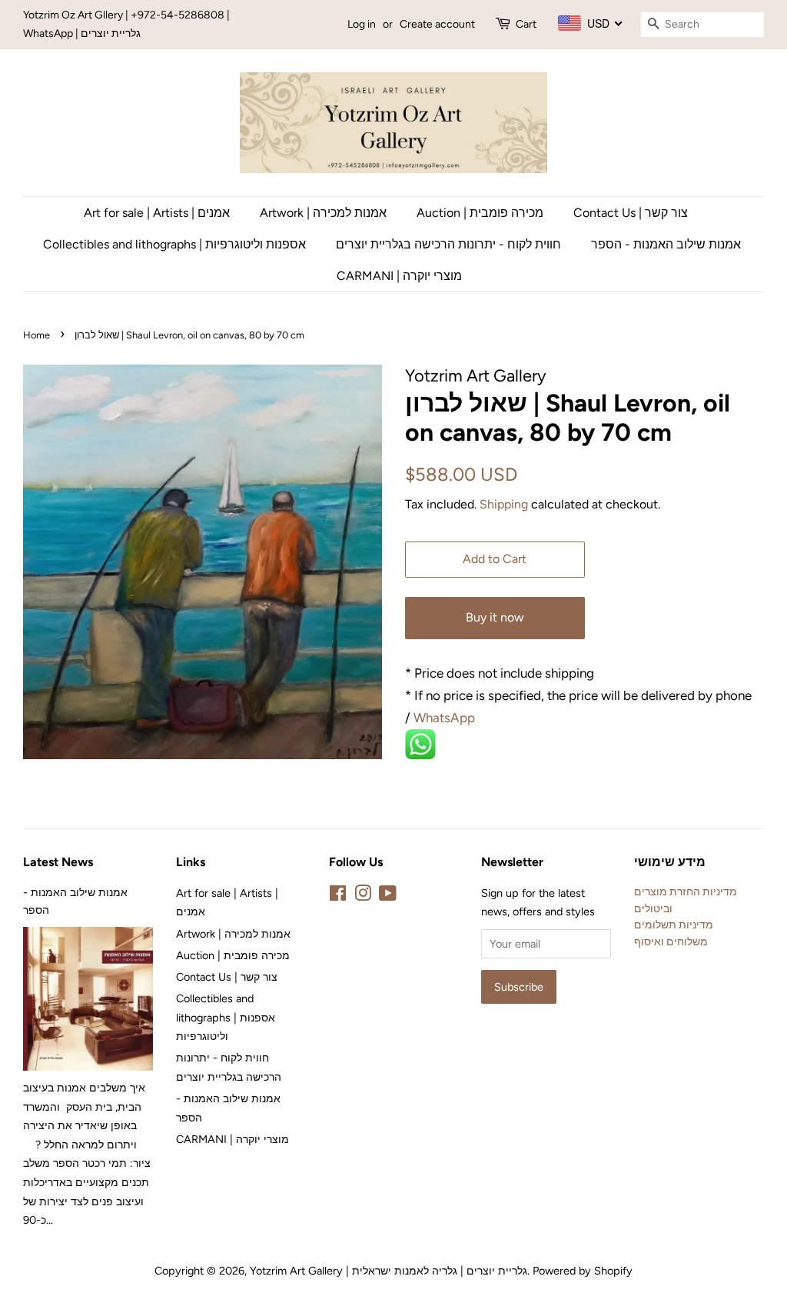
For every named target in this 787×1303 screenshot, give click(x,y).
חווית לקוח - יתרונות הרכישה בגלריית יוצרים (448, 244)
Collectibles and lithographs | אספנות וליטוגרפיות (174, 244)
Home (36, 335)
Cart (526, 24)
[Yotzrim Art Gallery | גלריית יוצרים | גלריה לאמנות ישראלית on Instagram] (362, 896)
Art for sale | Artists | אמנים (157, 212)
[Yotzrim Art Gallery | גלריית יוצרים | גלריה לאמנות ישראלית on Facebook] (338, 896)
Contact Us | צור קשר (630, 212)
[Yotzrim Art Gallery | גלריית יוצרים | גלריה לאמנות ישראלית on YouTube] (388, 896)
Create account (437, 24)
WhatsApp (445, 717)
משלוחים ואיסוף (671, 941)
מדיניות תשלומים (673, 924)
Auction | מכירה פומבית (480, 212)
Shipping (504, 504)
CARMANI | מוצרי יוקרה (399, 275)
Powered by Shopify (583, 1271)
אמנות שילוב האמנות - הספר (666, 244)
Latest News (58, 862)
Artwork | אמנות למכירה (323, 212)
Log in (361, 24)
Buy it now (495, 617)
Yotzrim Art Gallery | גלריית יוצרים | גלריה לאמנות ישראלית (388, 1271)
